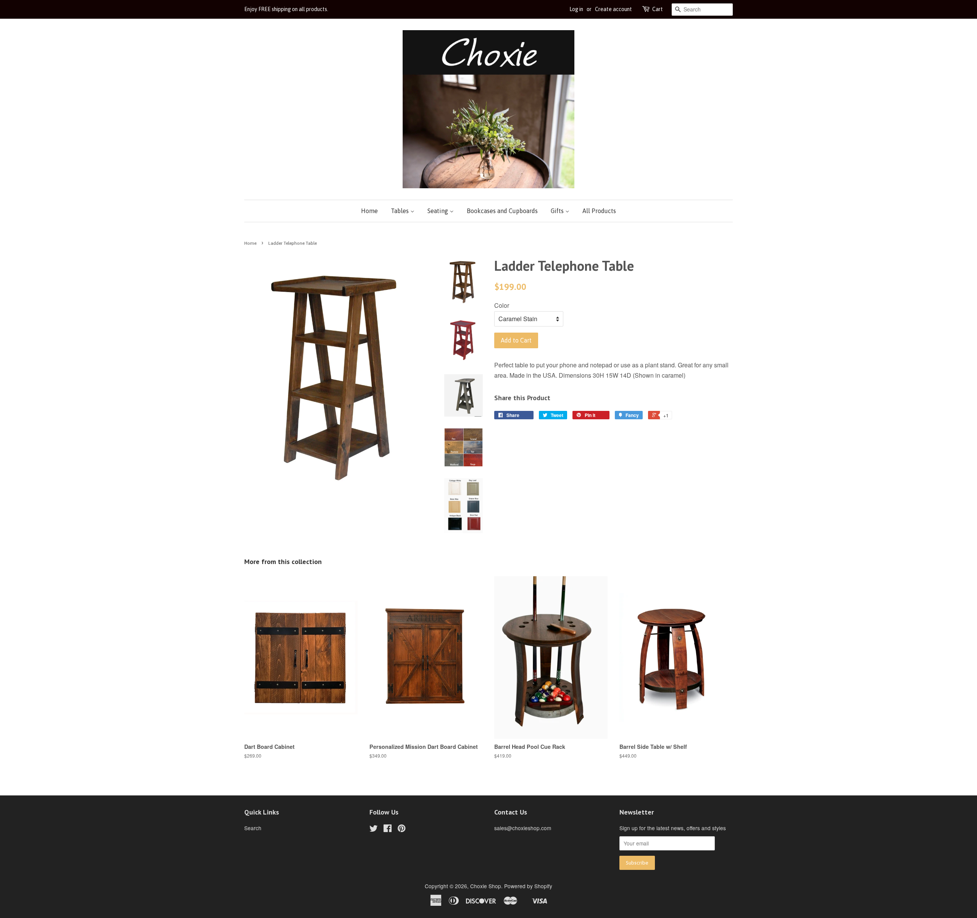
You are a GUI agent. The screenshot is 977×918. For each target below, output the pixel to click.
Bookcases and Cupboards (502, 210)
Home (369, 210)
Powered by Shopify (528, 886)
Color (501, 305)
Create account (613, 9)
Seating (438, 210)
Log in (576, 9)
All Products (599, 210)
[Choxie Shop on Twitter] (373, 829)
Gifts (558, 210)
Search (252, 828)
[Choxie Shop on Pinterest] (401, 829)
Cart (657, 9)
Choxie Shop (485, 886)
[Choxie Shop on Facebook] (387, 829)
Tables (400, 210)
